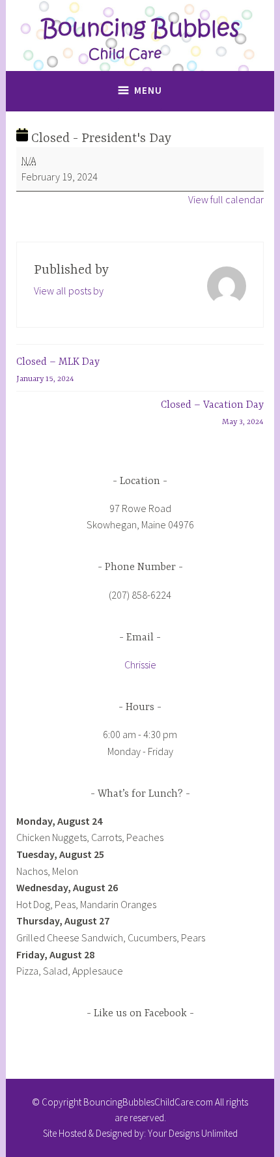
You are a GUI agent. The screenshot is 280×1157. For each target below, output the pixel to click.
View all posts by (69, 290)
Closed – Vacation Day (212, 413)
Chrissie (140, 664)
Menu (148, 90)
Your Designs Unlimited (193, 1133)
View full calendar (226, 199)
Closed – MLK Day (58, 370)
